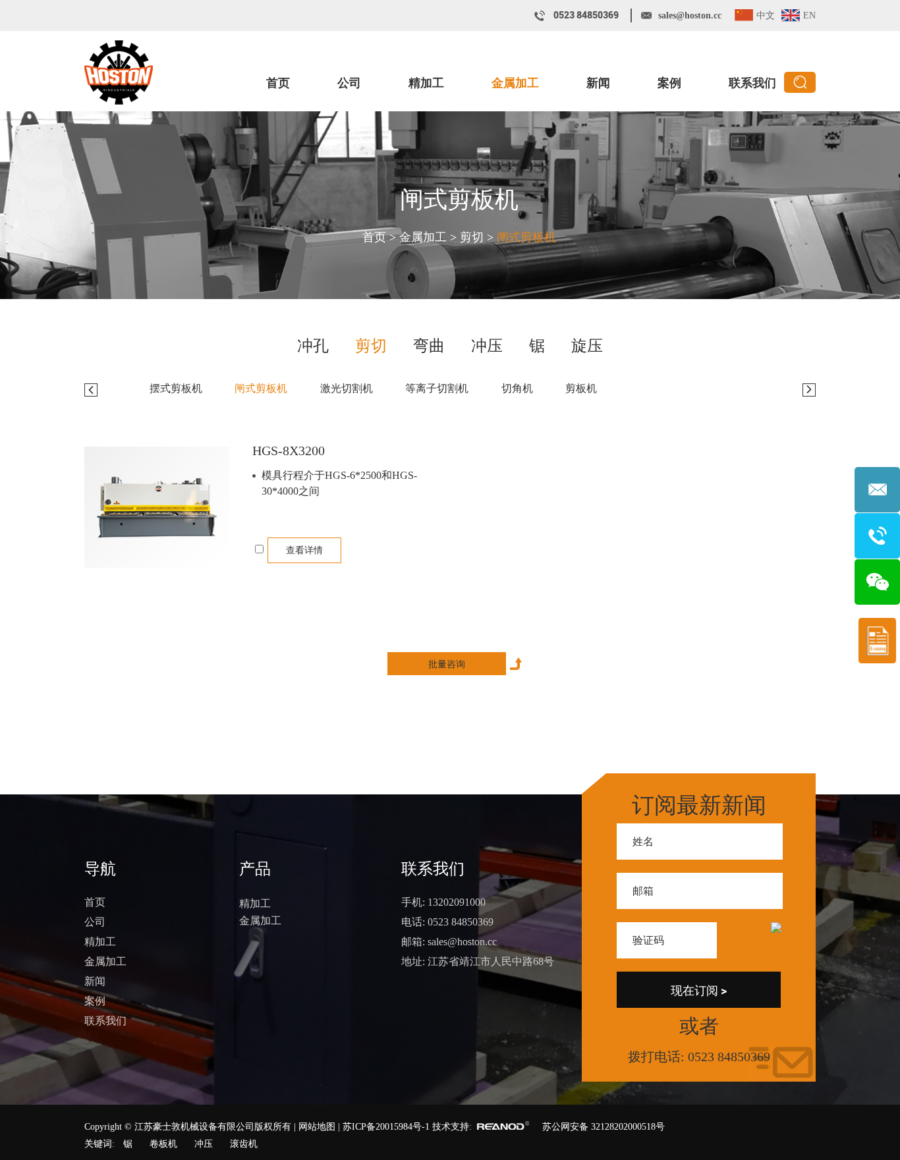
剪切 (472, 237)
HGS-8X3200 (288, 450)
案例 (669, 83)
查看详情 (304, 550)
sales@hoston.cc (689, 15)
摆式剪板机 (176, 388)
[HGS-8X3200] (156, 507)
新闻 (598, 83)
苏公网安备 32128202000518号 (603, 1127)
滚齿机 (244, 1144)
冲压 (487, 346)
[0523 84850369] (877, 536)
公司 (349, 83)
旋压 (587, 346)
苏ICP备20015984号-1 (386, 1127)
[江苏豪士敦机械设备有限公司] (118, 72)
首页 (278, 83)
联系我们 (752, 83)
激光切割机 (346, 388)
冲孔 (313, 346)
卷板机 (163, 1144)
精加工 (426, 83)
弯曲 (429, 346)
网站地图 (316, 1127)
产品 (255, 868)
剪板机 (581, 388)
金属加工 (515, 83)
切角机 (517, 388)
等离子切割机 (436, 388)
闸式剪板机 (459, 199)
